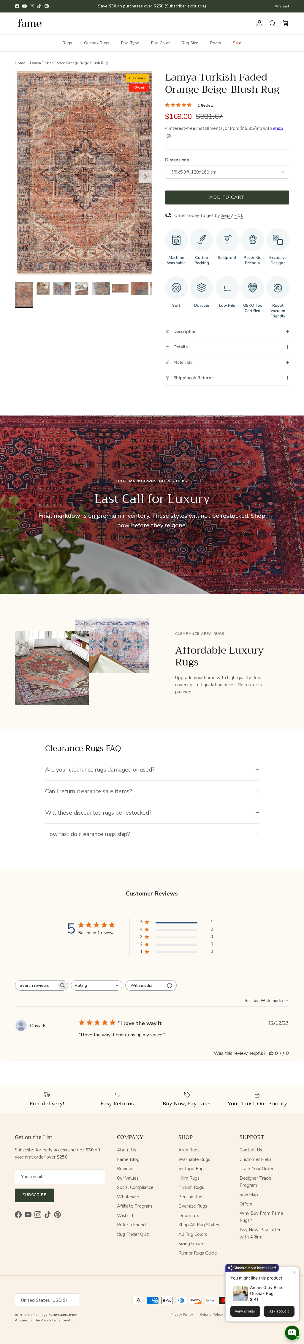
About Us (126, 1150)
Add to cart (227, 197)
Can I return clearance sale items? (88, 791)
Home (20, 62)
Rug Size (190, 43)
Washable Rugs (194, 1159)
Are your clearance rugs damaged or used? (100, 770)
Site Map (249, 1194)
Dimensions (177, 160)
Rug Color (160, 43)
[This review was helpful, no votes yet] (271, 1053)
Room (215, 43)
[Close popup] (294, 1272)
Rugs (67, 43)
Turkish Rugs (191, 1187)
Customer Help (255, 1159)
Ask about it (279, 1311)
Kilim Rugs (189, 1178)
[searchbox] (36, 985)
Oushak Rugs (96, 43)
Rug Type (130, 43)
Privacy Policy (181, 1314)
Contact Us (251, 1150)
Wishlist (282, 6)
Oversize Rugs (192, 1206)
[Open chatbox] (292, 1333)
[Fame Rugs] (30, 23)
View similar (245, 1311)
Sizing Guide (190, 1244)
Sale (237, 43)
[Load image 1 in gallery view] (83, 173)
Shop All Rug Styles (198, 1225)
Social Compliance (135, 1187)
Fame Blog (128, 1159)
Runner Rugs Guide (197, 1253)
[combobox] (96, 985)
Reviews (125, 1169)
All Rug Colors (192, 1234)
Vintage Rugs (192, 1169)
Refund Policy (211, 1314)
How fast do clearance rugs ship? (87, 834)
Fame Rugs (37, 1315)
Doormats (188, 1216)
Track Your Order (256, 1169)
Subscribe (34, 1195)
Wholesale (128, 1197)
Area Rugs (189, 1150)
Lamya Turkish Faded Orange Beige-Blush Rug (69, 62)
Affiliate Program (134, 1206)
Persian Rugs (191, 1197)
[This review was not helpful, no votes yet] (282, 1053)
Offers (246, 1204)
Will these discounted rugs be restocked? (98, 813)
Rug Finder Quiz (133, 1234)
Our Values (128, 1178)
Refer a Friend (131, 1225)
